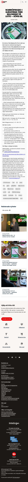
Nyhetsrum (3, 387)
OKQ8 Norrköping (16, 192)
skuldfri (4, 195)
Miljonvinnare (10, 189)
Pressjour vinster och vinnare (7, 373)
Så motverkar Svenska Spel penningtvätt (10, 398)
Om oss (3, 384)
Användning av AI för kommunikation (9, 399)
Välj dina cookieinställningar (7, 412)
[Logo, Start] (4, 2)
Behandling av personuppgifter (8, 414)
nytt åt (4, 192)
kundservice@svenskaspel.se (7, 368)
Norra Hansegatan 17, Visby (7, 377)
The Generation (16, 477)
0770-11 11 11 (3, 366)
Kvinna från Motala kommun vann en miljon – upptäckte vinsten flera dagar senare (9, 264)
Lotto (4, 189)
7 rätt (13, 182)
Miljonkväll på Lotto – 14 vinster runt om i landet (8, 236)
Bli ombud (6, 327)
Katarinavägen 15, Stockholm (7, 378)
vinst (21, 198)
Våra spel (21, 347)
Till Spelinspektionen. (13, 448)
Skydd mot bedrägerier (6, 396)
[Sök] (22, 2)
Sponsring (3, 392)
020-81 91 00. (16, 434)
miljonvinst (17, 189)
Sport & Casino (4, 406)
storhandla (10, 195)
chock (21, 182)
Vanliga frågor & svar (5, 391)
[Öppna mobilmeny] (25, 2)
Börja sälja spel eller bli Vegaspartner (9, 385)
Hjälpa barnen (21, 185)
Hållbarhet (22, 327)
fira (4, 185)
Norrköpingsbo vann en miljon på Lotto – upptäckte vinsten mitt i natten (9, 292)
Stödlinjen (18, 432)
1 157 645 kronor (6, 182)
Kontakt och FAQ (7, 319)
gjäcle (8, 185)
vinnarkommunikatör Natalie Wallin (10, 198)
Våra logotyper (4, 388)
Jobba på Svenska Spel (6, 389)
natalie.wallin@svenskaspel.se (11, 151)
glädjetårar (13, 185)
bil (17, 182)
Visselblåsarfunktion (5, 416)
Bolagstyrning (22, 337)
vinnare (20, 195)
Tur (16, 195)
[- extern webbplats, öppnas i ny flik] (8, 357)
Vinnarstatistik (6, 347)
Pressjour (3, 372)
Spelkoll (6, 337)
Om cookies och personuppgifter (8, 413)
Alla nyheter (6, 210)
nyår (9, 192)
